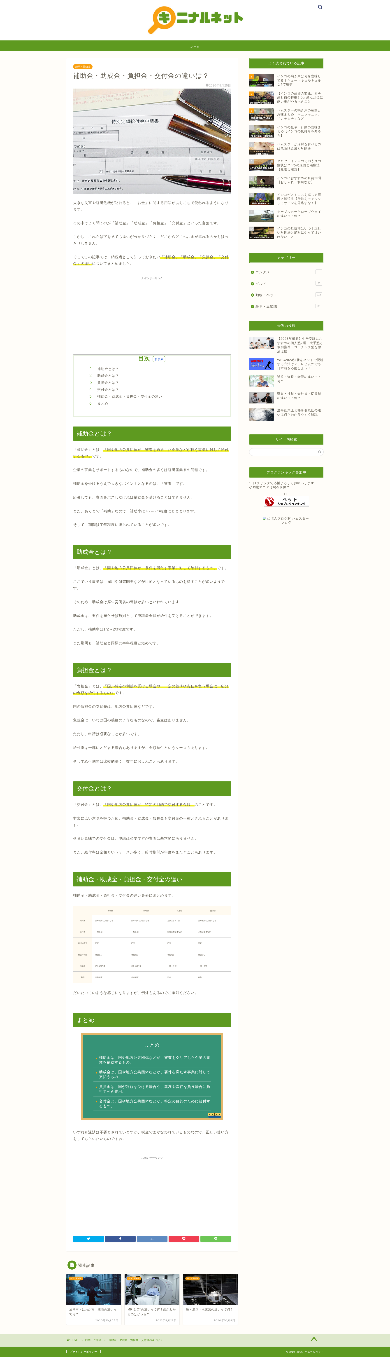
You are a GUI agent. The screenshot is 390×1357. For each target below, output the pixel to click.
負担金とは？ (108, 382)
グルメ (287, 284)
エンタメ (287, 272)
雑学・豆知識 (82, 66)
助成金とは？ (108, 375)
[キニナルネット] (195, 34)
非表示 (159, 359)
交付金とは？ (108, 389)
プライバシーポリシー (83, 1351)
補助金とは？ (108, 369)
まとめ (102, 403)
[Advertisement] (152, 313)
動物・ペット (288, 295)
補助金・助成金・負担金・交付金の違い (129, 396)
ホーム (195, 46)
